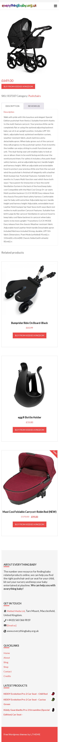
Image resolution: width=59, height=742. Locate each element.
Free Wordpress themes (15, 734)
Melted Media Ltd (16, 611)
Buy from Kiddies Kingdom (18, 86)
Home (7, 653)
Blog (6, 662)
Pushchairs (34, 95)
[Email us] (11, 625)
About (7, 657)
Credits (7, 676)
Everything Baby (19, 8)
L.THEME (35, 734)
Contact (8, 671)
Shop (6, 666)
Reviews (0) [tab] (34, 106)
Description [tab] (12, 106)
